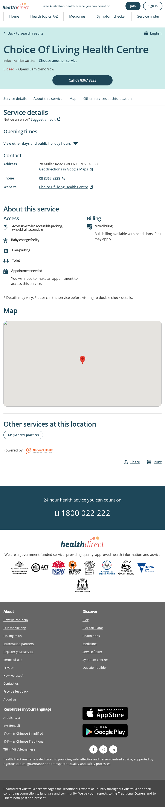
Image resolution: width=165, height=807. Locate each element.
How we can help (15, 620)
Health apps (91, 636)
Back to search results (25, 33)
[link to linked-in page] (113, 749)
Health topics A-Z (44, 16)
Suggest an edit (43, 119)
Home (14, 16)
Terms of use (12, 660)
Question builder (94, 668)
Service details (15, 98)
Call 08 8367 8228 (82, 80)
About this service (48, 98)
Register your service (18, 652)
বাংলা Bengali (11, 725)
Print (158, 462)
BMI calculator (92, 628)
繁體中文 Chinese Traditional (23, 741)
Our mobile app (14, 628)
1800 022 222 (84, 513)
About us (9, 699)
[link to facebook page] (93, 749)
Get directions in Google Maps (63, 169)
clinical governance (30, 764)
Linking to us (12, 636)
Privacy (8, 668)
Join (133, 6)
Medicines (77, 16)
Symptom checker (111, 16)
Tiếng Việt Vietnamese (19, 749)
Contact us (11, 683)
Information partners (18, 644)
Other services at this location (107, 98)
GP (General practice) (23, 435)
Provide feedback (15, 691)
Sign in (153, 6)
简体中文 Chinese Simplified (23, 733)
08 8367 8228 (49, 178)
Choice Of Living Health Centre (63, 187)
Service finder (148, 16)
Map (72, 98)
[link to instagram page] (103, 749)
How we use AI (13, 675)
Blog (85, 620)
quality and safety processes (89, 764)
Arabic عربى (11, 718)
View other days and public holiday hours (37, 143)
